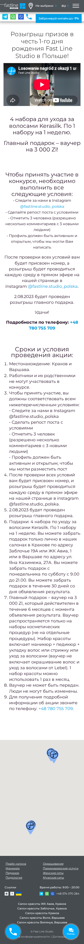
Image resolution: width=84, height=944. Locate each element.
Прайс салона (16, 863)
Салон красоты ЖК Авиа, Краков (42, 904)
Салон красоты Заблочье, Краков (42, 908)
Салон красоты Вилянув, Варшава (42, 922)
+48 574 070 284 (67, 893)
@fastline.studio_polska (42, 206)
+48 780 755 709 (55, 708)
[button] (53, 756)
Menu (75, 6)
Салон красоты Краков (42, 913)
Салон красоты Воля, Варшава (42, 917)
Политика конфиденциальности (28, 936)
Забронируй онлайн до (58, 18)
